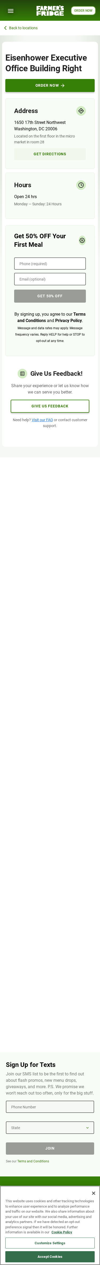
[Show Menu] (10, 11)
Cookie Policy (61, 1232)
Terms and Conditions (33, 1161)
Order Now (47, 85)
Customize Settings (50, 1243)
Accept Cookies (50, 1257)
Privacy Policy (68, 320)
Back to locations (23, 28)
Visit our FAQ (42, 420)
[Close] (93, 1193)
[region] (50, 1225)
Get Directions (50, 154)
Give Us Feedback (49, 406)
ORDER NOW (83, 10)
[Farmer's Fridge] (50, 10)
